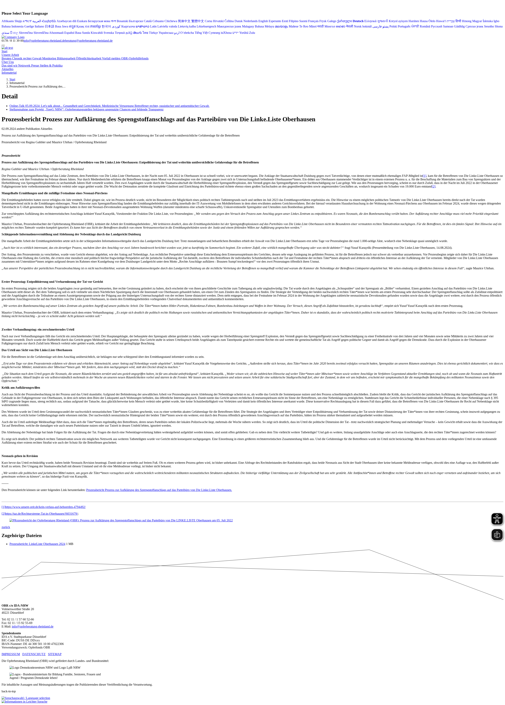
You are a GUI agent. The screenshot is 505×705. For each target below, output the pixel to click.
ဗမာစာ (340, 26)
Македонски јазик (229, 26)
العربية (36, 21)
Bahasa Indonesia (12, 26)
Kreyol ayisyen (398, 21)
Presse (35, 65)
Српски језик (474, 26)
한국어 (106, 26)
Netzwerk (24, 65)
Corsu (208, 21)
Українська (166, 32)
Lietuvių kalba (187, 26)
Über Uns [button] (8, 62)
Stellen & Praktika (51, 65)
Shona (499, 26)
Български (136, 21)
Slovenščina (41, 32)
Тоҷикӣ (120, 32)
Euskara (82, 21)
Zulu (252, 32)
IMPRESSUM (11, 654)
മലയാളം (281, 26)
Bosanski (122, 21)
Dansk (239, 21)
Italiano (39, 26)
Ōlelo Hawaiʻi (437, 21)
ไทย (145, 32)
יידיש (235, 32)
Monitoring (49, 58)
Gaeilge (29, 26)
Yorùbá (243, 32)
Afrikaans (8, 21)
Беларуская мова (99, 21)
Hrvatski (218, 21)
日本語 (49, 26)
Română (425, 26)
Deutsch (358, 21)
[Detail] (13, 37)
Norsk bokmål (363, 26)
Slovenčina (26, 32)
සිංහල (14, 32)
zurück (6, 527)
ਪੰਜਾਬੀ (415, 26)
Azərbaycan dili (66, 21)
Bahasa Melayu (264, 26)
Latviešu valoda (167, 26)
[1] (424, 175)
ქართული (344, 21)
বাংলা (113, 21)
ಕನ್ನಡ (72, 26)
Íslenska (488, 21)
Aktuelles (7, 69)
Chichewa (171, 21)
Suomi (303, 21)
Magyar (477, 21)
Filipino (293, 21)
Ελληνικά (370, 21)
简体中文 (184, 21)
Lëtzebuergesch (206, 26)
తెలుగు (137, 32)
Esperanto (275, 21)
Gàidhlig (459, 26)
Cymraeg (214, 32)
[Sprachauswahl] (26, 698)
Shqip (18, 21)
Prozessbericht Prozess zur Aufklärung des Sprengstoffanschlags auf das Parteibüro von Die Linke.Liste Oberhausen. (159, 490)
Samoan (448, 26)
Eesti (285, 21)
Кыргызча (128, 26)
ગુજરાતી (382, 21)
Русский (436, 26)
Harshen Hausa (418, 21)
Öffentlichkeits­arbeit (89, 58)
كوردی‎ (116, 26)
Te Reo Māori (308, 26)
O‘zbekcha (187, 32)
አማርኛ (27, 21)
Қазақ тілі (82, 26)
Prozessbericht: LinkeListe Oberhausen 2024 (37, 544)
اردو (177, 32)
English (263, 21)
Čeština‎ (229, 21)
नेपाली (349, 26)
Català (148, 21)
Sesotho (489, 26)
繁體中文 (197, 21)
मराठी (320, 26)
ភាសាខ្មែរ (95, 26)
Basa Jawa (61, 26)
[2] (433, 186)
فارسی (377, 26)
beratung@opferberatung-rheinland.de (89, 40)
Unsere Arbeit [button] (10, 55)
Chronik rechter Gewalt (27, 58)
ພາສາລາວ (142, 26)
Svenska (109, 32)
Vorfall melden (111, 58)
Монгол (330, 26)
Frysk (322, 21)
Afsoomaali (56, 32)
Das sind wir (10, 65)
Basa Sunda (82, 32)
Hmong (466, 21)
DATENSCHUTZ (34, 654)
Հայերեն (49, 21)
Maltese (293, 26)
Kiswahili (97, 32)
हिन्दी (458, 21)
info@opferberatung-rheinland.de (44, 40)
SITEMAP (55, 654)
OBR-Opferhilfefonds (135, 58)
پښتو (385, 26)
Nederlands (250, 21)
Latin (153, 26)
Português (404, 26)
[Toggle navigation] (3, 45)
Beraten (7, 58)
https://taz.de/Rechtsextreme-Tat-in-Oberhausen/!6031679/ (41, 513)
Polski (393, 26)
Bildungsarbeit (66, 58)
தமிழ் (129, 32)
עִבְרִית (451, 21)
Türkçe (153, 32)
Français (313, 21)
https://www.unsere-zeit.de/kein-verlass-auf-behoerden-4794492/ (45, 507)
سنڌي (5, 32)
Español (69, 32)
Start (4, 51)
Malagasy (248, 26)
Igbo (496, 21)
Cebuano (158, 21)
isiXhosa (226, 32)
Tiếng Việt (201, 32)
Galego (331, 21)
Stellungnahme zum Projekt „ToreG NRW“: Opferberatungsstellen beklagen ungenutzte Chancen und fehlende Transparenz (86, 109)
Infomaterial (9, 72)
